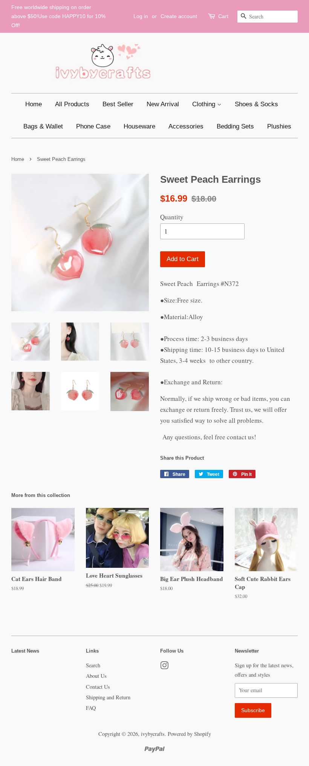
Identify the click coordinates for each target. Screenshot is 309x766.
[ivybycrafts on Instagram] (164, 666)
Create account (179, 16)
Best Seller (117, 104)
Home (33, 104)
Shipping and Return (108, 697)
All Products (72, 104)
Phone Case (93, 126)
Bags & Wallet (43, 126)
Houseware (139, 126)
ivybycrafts (153, 733)
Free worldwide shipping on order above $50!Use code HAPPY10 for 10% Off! (58, 16)
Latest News (25, 651)
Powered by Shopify (189, 733)
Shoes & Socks (256, 104)
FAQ (91, 707)
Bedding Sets (235, 126)
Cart (223, 16)
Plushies (279, 126)
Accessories (185, 126)
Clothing (204, 104)
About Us (96, 675)
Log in (140, 16)
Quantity (172, 217)
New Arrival (163, 104)
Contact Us (98, 686)
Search (93, 665)
